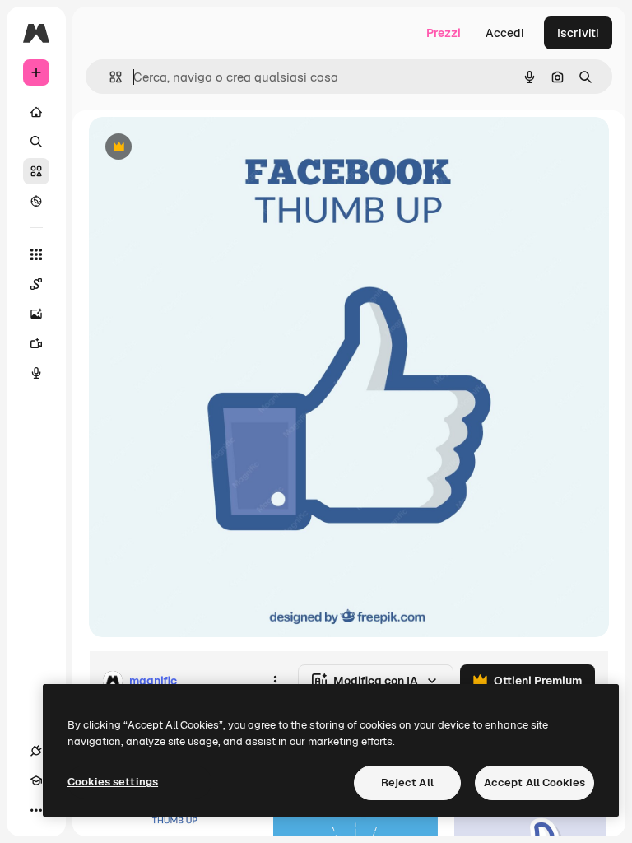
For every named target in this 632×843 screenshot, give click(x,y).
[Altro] (36, 810)
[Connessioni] (36, 751)
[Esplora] (36, 201)
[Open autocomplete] (109, 77)
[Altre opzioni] (274, 680)
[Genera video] (36, 343)
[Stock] (36, 171)
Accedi (505, 33)
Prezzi (443, 33)
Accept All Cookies (534, 782)
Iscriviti (578, 33)
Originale (197, 148)
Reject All (407, 782)
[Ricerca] (36, 141)
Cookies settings (112, 782)
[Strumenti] (36, 254)
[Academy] (36, 780)
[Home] (36, 112)
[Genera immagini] (36, 313)
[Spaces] (36, 284)
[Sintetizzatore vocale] (36, 373)
